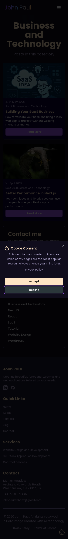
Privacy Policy (34, 269)
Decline (34, 290)
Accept (34, 281)
